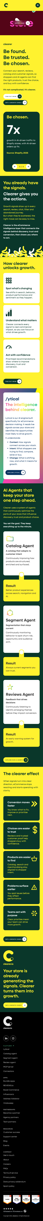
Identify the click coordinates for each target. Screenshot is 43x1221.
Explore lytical (14, 472)
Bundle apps (9, 1081)
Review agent (9, 1062)
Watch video (20, 23)
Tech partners (9, 1121)
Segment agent (10, 1058)
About (6, 1159)
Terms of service (10, 1173)
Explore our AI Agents (14, 760)
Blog (5, 1141)
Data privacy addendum (14, 1181)
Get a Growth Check (13, 102)
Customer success (11, 1132)
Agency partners (10, 1117)
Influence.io (8, 1094)
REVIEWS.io (8, 1085)
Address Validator (11, 1098)
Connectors (8, 1071)
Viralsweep (8, 1103)
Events (6, 1145)
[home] (5, 5)
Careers (7, 1164)
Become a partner (11, 1113)
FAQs (5, 1168)
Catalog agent (10, 1053)
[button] (37, 5)
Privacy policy (9, 1177)
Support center (10, 1136)
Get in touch (8, 1155)
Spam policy (8, 1186)
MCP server (8, 1066)
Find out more (10, 96)
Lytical (6, 1049)
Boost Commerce (11, 1090)
